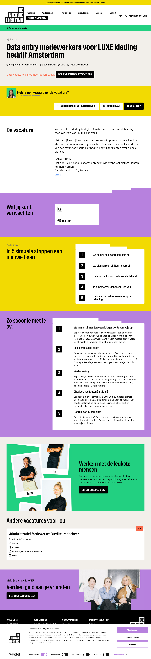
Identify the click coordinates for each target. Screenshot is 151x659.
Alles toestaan (132, 630)
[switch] (65, 654)
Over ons (92, 623)
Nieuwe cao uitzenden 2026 (45, 623)
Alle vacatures (12, 623)
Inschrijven (133, 16)
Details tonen (119, 655)
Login (144, 16)
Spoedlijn (84, 2)
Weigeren (132, 644)
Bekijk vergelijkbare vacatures (75, 74)
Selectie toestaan (132, 637)
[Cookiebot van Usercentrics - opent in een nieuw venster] (14, 654)
